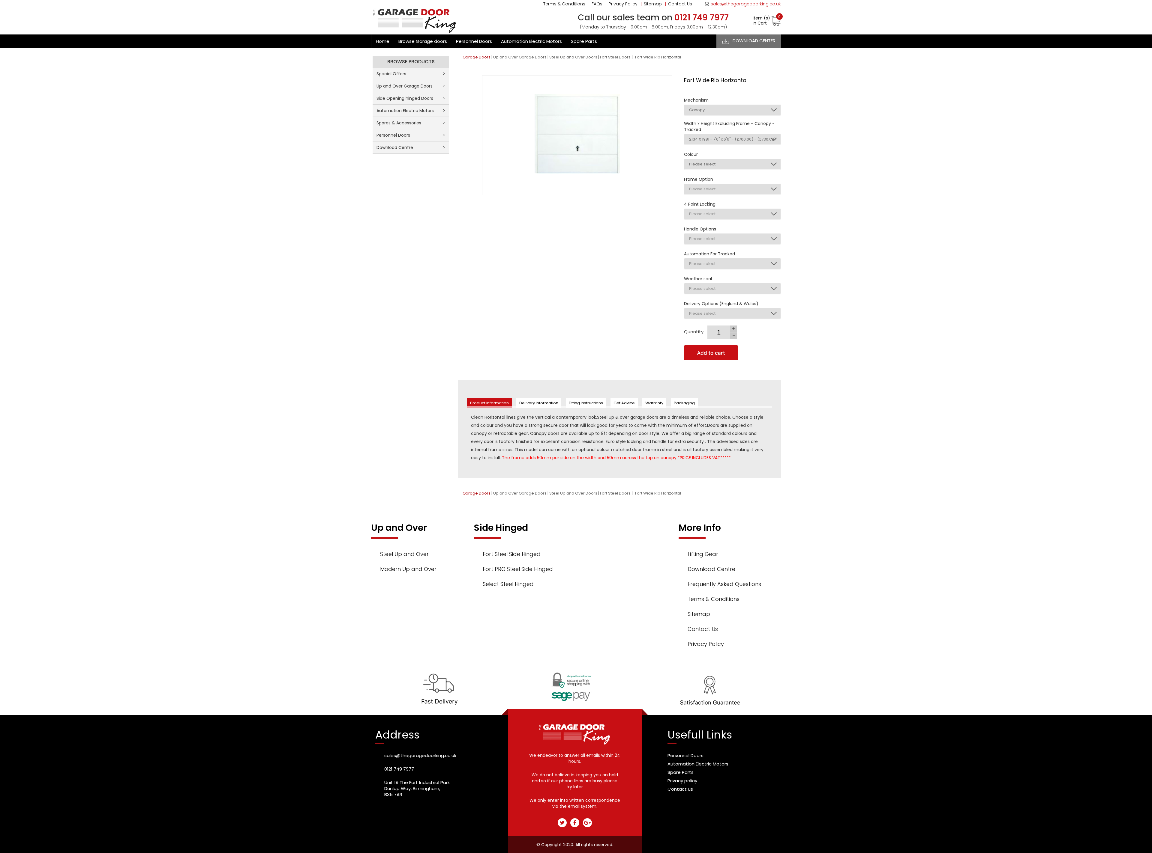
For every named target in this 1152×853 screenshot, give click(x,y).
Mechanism (696, 100)
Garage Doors (476, 57)
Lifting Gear (703, 554)
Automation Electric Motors (531, 41)
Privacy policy (682, 780)
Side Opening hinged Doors (410, 98)
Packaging (684, 403)
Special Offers (410, 74)
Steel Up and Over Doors (573, 57)
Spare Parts (584, 41)
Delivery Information (538, 403)
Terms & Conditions (564, 4)
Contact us (680, 789)
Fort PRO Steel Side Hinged (518, 569)
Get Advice (624, 403)
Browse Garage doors (422, 41)
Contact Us (680, 4)
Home (382, 41)
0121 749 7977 (399, 769)
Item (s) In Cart (767, 21)
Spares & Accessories (410, 123)
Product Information (489, 403)
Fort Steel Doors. (616, 57)
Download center (754, 40)
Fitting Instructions (586, 403)
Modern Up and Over (408, 569)
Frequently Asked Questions (724, 584)
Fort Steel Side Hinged (512, 554)
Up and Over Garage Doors (520, 57)
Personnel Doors (474, 41)
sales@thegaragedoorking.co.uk (746, 4)
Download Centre (410, 147)
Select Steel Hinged (508, 584)
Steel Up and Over (404, 554)
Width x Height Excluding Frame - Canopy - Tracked (729, 126)
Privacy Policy (623, 4)
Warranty (654, 403)
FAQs (597, 4)
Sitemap (653, 4)
